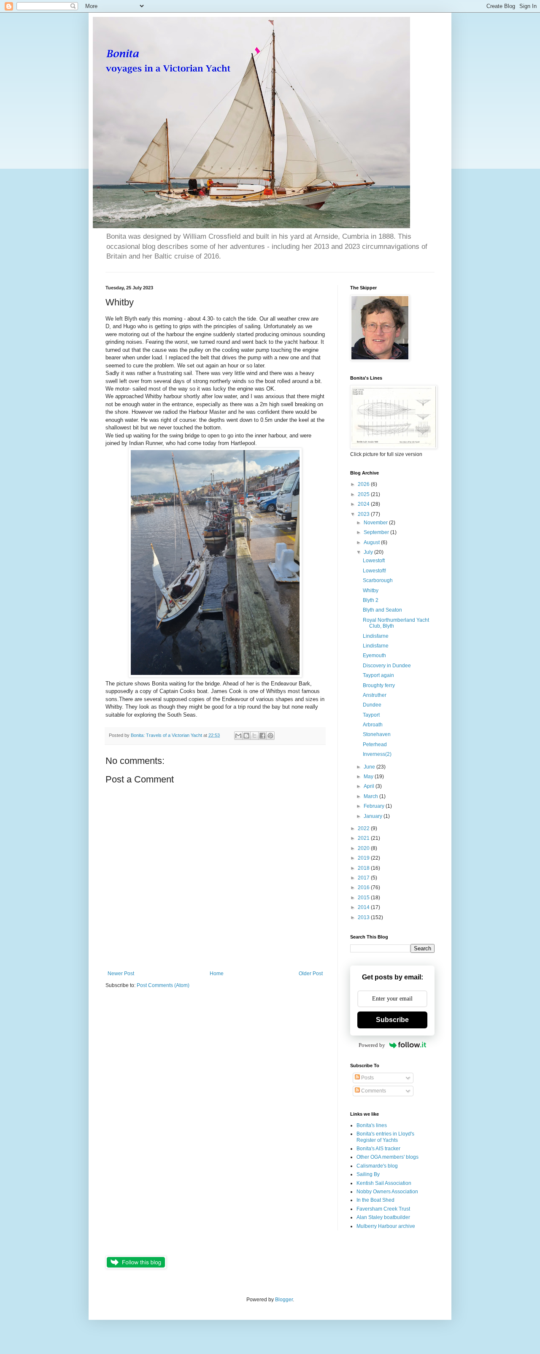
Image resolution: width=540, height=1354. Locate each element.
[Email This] (238, 735)
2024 (364, 504)
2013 (364, 917)
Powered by (372, 1045)
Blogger (284, 1300)
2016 (364, 887)
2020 (364, 848)
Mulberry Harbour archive (385, 1226)
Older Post (311, 973)
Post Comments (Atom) (163, 985)
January (373, 816)
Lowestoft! (374, 571)
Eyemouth (374, 655)
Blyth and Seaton (382, 610)
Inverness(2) (377, 754)
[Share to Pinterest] (270, 735)
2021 (364, 838)
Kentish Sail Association (383, 1183)
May (369, 776)
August (372, 542)
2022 (364, 828)
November (376, 523)
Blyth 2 (370, 600)
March (371, 796)
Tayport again (378, 675)
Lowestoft (374, 561)
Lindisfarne (376, 636)
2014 (364, 907)
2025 (364, 494)
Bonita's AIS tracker (378, 1149)
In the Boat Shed (375, 1200)
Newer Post (121, 973)
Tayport (371, 715)
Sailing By (368, 1174)
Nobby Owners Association (387, 1192)
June (370, 767)
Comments (373, 1091)
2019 (364, 858)
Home (217, 973)
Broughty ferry (379, 685)
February (375, 806)
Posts (367, 1078)
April (369, 786)
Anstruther (374, 695)
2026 (364, 484)
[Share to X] (254, 735)
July (369, 552)
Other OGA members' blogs (387, 1157)
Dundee (372, 705)
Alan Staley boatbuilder (383, 1217)
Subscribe (392, 1019)
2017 (364, 878)
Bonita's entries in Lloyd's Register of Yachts (385, 1137)
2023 (364, 514)
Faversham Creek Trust (383, 1209)
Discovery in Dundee (387, 666)
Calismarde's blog (377, 1166)
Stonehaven (377, 734)
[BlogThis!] (246, 735)
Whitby (370, 590)
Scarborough (378, 580)
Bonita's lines (371, 1125)
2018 (364, 868)
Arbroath (373, 725)
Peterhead (375, 744)
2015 (364, 898)
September (377, 532)
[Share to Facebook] (262, 735)
